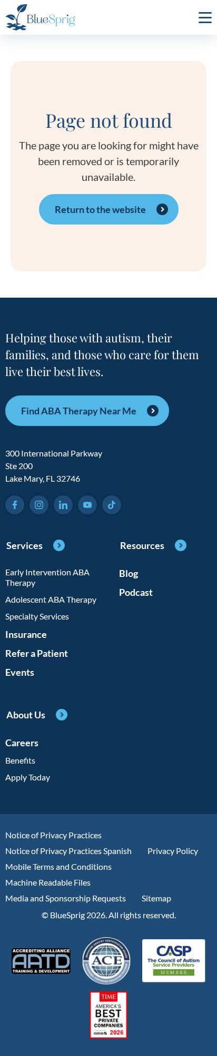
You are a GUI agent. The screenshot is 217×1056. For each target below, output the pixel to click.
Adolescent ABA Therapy (50, 599)
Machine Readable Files (48, 882)
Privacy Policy (172, 851)
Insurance (26, 634)
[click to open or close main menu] (205, 17)
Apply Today (27, 777)
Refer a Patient (36, 653)
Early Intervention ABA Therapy (47, 577)
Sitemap (156, 898)
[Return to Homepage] (40, 17)
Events (19, 672)
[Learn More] (109, 1015)
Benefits (20, 760)
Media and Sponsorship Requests (65, 898)
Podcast (136, 592)
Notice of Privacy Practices (53, 835)
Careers (21, 742)
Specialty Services (37, 616)
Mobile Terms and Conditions (58, 866)
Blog (128, 573)
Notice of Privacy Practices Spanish (68, 851)
